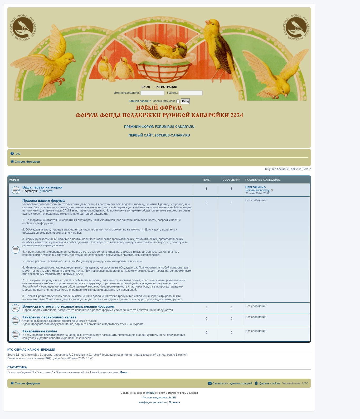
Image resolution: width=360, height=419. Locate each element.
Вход (146, 86)
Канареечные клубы (39, 331)
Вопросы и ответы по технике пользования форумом (68, 306)
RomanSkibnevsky (257, 190)
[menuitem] (15, 153)
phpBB (150, 392)
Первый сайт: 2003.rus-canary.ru (159, 135)
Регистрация (166, 86)
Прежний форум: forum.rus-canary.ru (159, 126)
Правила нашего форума (43, 201)
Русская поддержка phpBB (159, 397)
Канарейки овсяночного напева (49, 317)
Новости (47, 190)
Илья (123, 372)
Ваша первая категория (42, 187)
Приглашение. (255, 187)
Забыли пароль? (140, 100)
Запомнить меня (164, 100)
